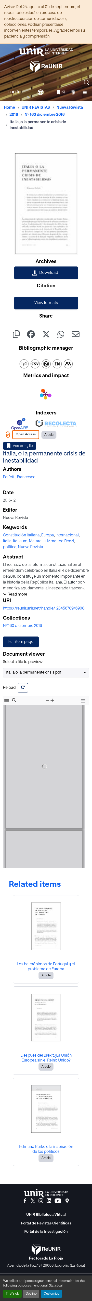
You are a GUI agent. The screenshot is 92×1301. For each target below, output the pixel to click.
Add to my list (23, 446)
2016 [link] (14, 115)
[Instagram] (41, 1200)
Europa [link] (47, 535)
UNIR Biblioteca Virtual (46, 1215)
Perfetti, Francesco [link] (19, 477)
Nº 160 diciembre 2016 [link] (45, 115)
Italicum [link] (20, 541)
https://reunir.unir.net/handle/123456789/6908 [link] (43, 609)
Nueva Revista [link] (69, 108)
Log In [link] (14, 92)
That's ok (12, 1293)
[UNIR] (46, 1193)
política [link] (9, 547)
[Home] (46, 51)
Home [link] (9, 108)
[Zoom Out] (47, 700)
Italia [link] (7, 541)
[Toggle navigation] (85, 92)
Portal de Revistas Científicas (46, 1223)
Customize (51, 1293)
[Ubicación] (67, 1200)
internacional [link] (67, 535)
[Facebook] (25, 1200)
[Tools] (83, 701)
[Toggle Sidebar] (7, 700)
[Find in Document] (14, 700)
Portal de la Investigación (46, 1232)
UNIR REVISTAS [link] (36, 108)
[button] (87, 82)
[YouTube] (57, 1200)
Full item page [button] (20, 642)
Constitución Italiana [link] (21, 535)
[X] (33, 1200)
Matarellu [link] (37, 541)
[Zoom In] (52, 700)
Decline (31, 1293)
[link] (46, 272)
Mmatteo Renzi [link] (60, 541)
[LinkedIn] (49, 1200)
